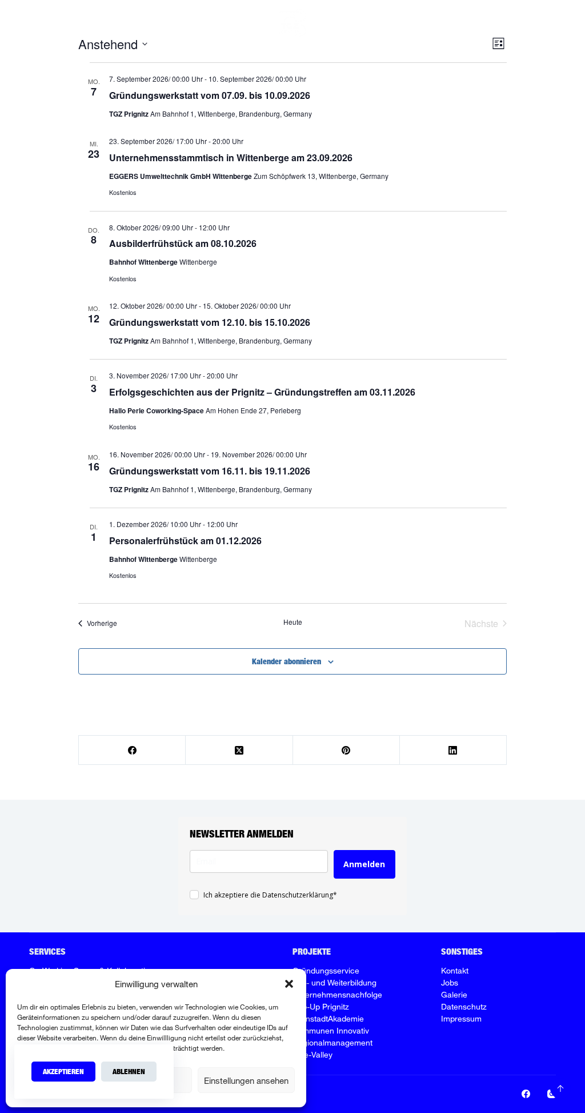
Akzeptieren (63, 1071)
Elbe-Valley (312, 1054)
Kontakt (454, 970)
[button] (289, 984)
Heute (292, 622)
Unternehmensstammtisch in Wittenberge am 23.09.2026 (230, 157)
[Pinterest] (346, 750)
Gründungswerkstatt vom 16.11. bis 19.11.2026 (209, 470)
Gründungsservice (325, 970)
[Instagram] (526, 23)
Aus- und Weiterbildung (334, 982)
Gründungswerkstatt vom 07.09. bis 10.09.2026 (209, 95)
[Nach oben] (560, 1088)
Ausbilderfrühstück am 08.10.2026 (183, 243)
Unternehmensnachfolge (337, 994)
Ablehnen (129, 1071)
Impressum (461, 1018)
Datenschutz (464, 1006)
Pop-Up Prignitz (320, 1006)
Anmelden (364, 864)
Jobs (477, 22)
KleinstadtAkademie (328, 1018)
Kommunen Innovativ (330, 1030)
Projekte (343, 22)
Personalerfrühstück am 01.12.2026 (185, 540)
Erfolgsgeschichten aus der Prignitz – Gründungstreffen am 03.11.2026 (262, 391)
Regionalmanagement (332, 1042)
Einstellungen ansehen (246, 1080)
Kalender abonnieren (286, 661)
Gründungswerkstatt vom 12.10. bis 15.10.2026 (209, 322)
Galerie (454, 994)
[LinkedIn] (453, 750)
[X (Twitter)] (239, 750)
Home (181, 22)
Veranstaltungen (420, 22)
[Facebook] (509, 23)
